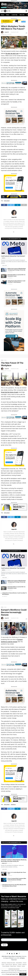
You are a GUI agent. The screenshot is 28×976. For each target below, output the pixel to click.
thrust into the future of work (9, 392)
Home (2, 14)
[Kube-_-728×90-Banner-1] (14, 21)
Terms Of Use (8, 964)
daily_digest (6, 200)
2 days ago (10, 875)
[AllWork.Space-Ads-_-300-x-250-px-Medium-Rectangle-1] (14, 117)
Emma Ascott (4, 863)
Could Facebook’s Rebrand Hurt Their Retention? (13, 256)
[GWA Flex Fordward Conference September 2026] (14, 5)
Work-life (22, 14)
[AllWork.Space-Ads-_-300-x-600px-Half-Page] (14, 330)
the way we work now (12, 53)
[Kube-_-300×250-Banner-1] (14, 183)
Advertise (4, 962)
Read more (4, 265)
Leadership (14, 14)
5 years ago (10, 271)
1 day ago (10, 863)
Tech (3, 856)
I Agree (23, 974)
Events (23, 966)
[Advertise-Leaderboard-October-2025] (14, 196)
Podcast (19, 966)
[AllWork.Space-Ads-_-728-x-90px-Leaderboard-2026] (14, 83)
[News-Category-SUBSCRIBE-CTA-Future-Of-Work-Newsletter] (14, 507)
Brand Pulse (13, 966)
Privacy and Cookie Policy (12, 974)
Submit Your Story (11, 962)
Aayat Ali (7, 32)
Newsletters (19, 962)
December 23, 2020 (14, 32)
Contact (20, 964)
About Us (15, 964)
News (7, 14)
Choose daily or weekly (6, 904)
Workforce (13, 804)
